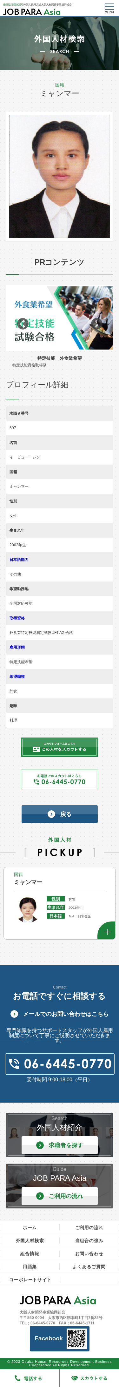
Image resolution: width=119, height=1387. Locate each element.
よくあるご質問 (89, 1266)
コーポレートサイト (30, 1279)
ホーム (30, 1227)
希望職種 (17, 676)
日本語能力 (19, 559)
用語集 (30, 1266)
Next (96, 324)
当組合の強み (89, 1240)
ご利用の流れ (89, 1227)
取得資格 (17, 618)
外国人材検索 (30, 1240)
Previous (22, 324)
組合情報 (29, 1253)
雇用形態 (17, 647)
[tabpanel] (59, 324)
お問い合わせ (89, 1253)
